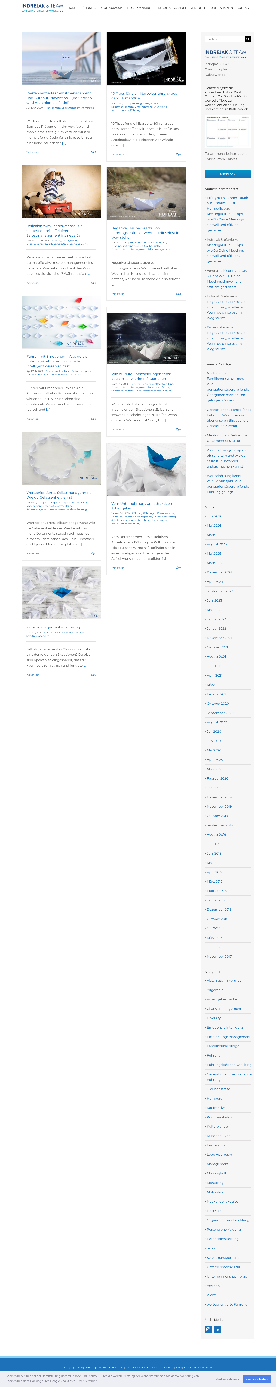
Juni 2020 (214, 741)
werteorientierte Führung (125, 110)
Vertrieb (89, 107)
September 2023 (220, 591)
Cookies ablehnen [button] (227, 1378)
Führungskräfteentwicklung (127, 245)
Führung (137, 103)
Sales (211, 1248)
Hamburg (116, 516)
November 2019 (219, 806)
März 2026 (215, 535)
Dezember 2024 (219, 572)
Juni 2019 (214, 853)
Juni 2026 (214, 516)
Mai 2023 (214, 610)
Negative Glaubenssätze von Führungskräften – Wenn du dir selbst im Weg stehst (146, 233)
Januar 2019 (216, 900)
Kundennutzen (219, 1136)
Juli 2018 (213, 928)
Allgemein (215, 990)
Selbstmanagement (73, 107)
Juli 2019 (213, 844)
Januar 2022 (216, 628)
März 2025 (215, 563)
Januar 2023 (216, 619)
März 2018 (215, 938)
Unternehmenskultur (147, 106)
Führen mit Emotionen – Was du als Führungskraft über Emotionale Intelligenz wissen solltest (56, 361)
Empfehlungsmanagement (228, 1037)
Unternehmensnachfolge (227, 1276)
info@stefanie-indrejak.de (166, 1367)
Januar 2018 (216, 947)
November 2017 (219, 956)
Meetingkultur (218, 1173)
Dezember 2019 (219, 797)
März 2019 (214, 881)
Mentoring (215, 1183)
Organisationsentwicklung (41, 243)
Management (53, 107)
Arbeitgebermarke (222, 999)
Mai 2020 (214, 750)
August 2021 (216, 656)
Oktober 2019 (217, 816)
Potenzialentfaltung (159, 387)
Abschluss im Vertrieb (224, 980)
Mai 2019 (213, 863)
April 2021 (214, 675)
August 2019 (216, 834)
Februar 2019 (217, 891)
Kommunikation (120, 249)
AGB (87, 1367)
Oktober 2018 (217, 919)
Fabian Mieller (218, 327)
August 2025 (217, 544)
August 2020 (217, 722)
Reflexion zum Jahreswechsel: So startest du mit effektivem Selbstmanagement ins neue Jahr (55, 230)
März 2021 (214, 685)
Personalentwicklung (224, 1229)
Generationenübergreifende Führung (228, 1077)
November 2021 (219, 638)
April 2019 (214, 872)
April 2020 (215, 760)
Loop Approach (219, 1154)
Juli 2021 (213, 666)
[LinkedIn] (217, 1329)
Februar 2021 (217, 694)
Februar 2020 (217, 778)
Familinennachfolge (223, 1046)
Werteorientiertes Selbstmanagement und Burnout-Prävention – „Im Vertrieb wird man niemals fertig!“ (59, 98)
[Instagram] (208, 1329)
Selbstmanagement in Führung (53, 627)
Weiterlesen (33, 152)
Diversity (214, 1018)
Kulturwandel (218, 1126)
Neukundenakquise (222, 1201)
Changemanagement (224, 1009)
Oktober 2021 (217, 647)
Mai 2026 (214, 525)
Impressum (99, 1367)
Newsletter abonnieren (197, 1367)
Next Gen (214, 1211)
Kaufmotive (216, 1108)
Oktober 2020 (218, 703)
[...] (64, 143)
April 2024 (215, 582)
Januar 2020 (216, 788)
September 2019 (220, 825)
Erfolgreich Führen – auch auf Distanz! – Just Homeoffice (227, 203)
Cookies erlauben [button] (257, 1378)
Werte (163, 106)
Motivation (215, 1192)
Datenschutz (116, 1367)
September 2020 (220, 713)
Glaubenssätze (152, 245)
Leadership (130, 516)
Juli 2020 (214, 731)
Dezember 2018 (219, 909)
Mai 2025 (214, 553)
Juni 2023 (214, 600)
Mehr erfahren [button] (88, 1381)
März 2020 (215, 769)
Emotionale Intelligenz (142, 242)
